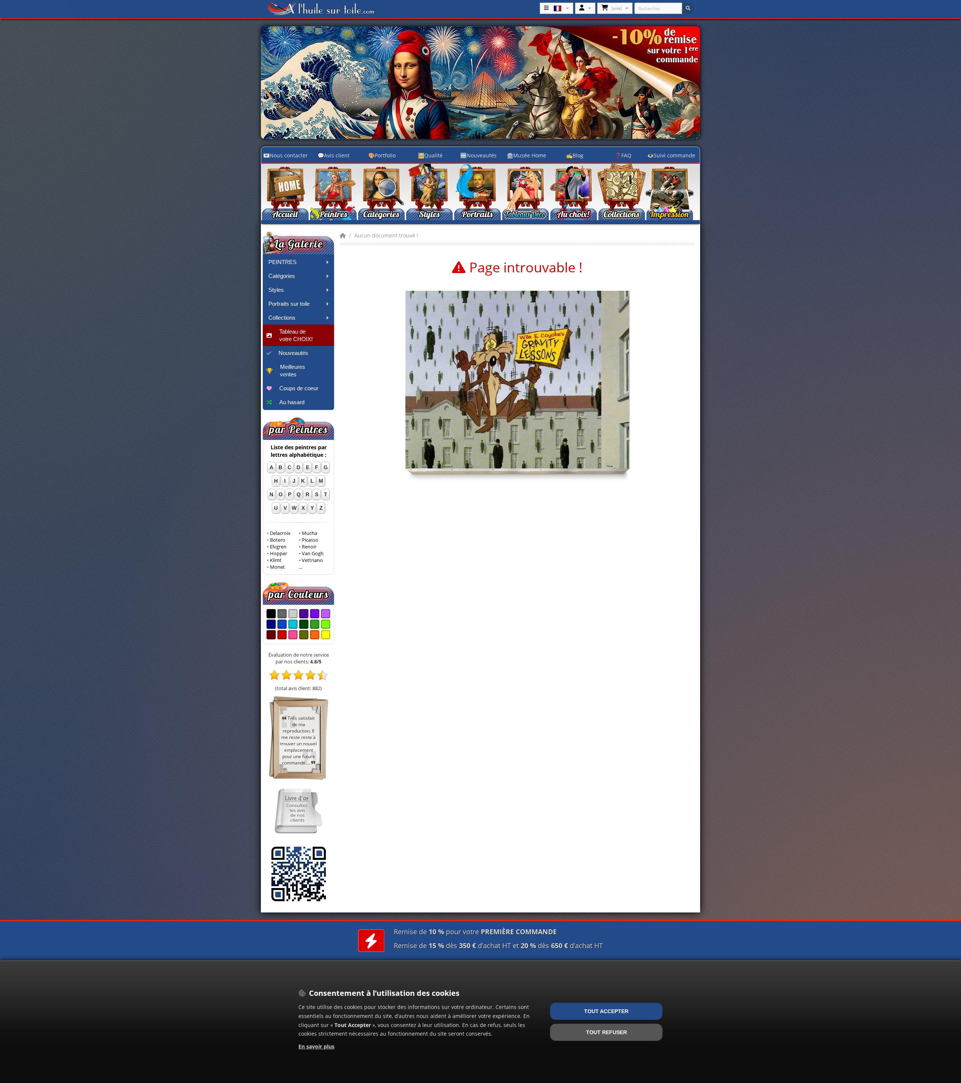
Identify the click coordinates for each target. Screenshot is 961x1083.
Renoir (309, 547)
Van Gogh (313, 553)
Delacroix (280, 533)
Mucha (309, 533)
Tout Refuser (606, 1032)
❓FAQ (623, 155)
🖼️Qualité (430, 155)
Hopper (278, 553)
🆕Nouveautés (478, 155)
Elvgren (278, 547)
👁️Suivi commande (671, 155)
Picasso (310, 540)
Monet (277, 567)
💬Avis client (333, 155)
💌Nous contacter (285, 155)
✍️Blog (574, 155)
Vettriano (312, 560)
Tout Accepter (606, 1011)
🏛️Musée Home (526, 155)
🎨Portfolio (382, 155)
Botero (277, 540)
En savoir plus (316, 1046)
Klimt (276, 560)
